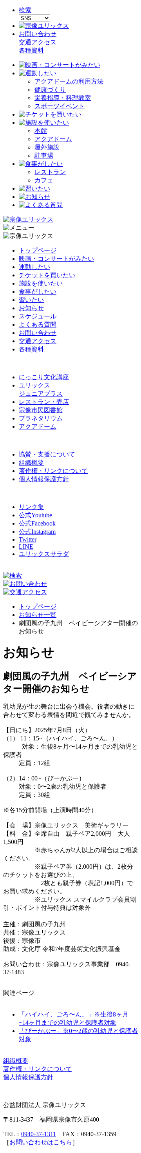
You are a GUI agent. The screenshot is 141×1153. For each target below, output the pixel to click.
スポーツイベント (59, 106)
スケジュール (37, 316)
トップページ (37, 250)
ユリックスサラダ (44, 554)
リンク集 (31, 507)
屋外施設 (47, 147)
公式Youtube (35, 515)
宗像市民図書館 (41, 410)
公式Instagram (37, 531)
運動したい (34, 267)
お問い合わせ (37, 34)
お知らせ (31, 308)
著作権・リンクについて (53, 470)
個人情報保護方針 (44, 479)
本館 (40, 130)
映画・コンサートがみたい (56, 258)
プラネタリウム (41, 418)
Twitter (27, 539)
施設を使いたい (41, 283)
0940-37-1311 (38, 1134)
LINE (26, 546)
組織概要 (31, 462)
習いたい (31, 299)
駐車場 (43, 155)
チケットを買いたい (47, 275)
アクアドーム (53, 139)
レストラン (50, 172)
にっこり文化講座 (44, 377)
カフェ (43, 180)
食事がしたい (37, 291)
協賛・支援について (47, 454)
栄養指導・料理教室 (62, 98)
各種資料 (31, 50)
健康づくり (50, 89)
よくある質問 (37, 324)
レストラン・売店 (44, 401)
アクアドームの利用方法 (68, 81)
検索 (25, 10)
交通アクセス (37, 42)
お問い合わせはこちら (40, 1142)
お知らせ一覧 (37, 614)
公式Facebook (37, 523)
